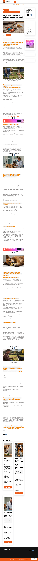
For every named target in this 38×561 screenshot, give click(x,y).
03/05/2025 (7, 466)
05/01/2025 (18, 470)
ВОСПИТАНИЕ (29, 25)
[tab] (15, 2)
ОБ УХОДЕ (28, 33)
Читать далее (8, 487)
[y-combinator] (12, 117)
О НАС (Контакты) (7, 549)
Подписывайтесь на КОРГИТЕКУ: (13, 116)
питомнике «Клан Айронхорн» (20, 4)
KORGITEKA (6, 467)
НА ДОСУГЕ (29, 29)
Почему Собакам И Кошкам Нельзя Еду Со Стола (7, 461)
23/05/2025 (6, 19)
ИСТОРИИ (28, 27)
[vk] (14, 117)
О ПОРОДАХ (29, 31)
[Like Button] (4, 430)
